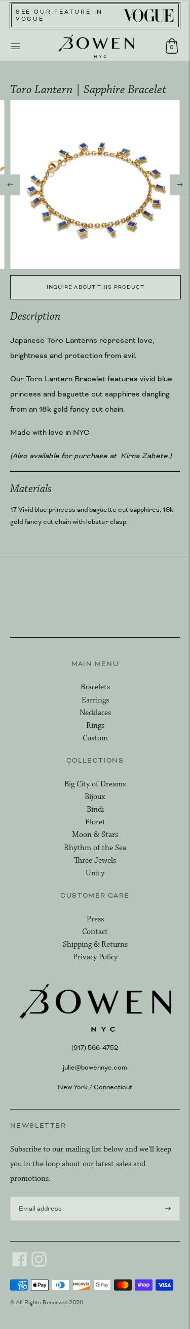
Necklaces (95, 713)
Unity (95, 873)
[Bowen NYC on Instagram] (39, 1265)
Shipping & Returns (95, 944)
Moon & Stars (95, 834)
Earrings (95, 700)
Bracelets (95, 687)
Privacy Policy (95, 957)
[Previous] (10, 184)
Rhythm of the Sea (95, 848)
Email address (38, 1196)
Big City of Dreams (95, 784)
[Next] (180, 184)
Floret (95, 822)
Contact (95, 932)
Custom (95, 738)
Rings (95, 725)
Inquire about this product (96, 287)
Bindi (95, 809)
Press (95, 919)
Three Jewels (95, 860)
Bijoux (95, 797)
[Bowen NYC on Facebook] (19, 1265)
